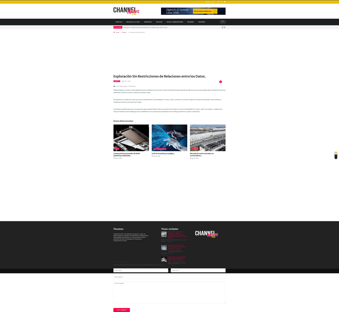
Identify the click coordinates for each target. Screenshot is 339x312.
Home (117, 32)
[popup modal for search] (223, 22)
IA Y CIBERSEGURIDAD (134, 149)
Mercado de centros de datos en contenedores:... (176, 154)
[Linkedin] (221, 1)
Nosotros (201, 22)
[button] (222, 27)
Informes (190, 22)
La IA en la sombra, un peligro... (138, 153)
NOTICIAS (119, 22)
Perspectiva (208, 149)
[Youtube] (225, 1)
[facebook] (218, 1)
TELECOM (159, 22)
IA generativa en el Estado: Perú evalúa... (218, 153)
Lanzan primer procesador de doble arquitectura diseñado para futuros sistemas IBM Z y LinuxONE (176, 258)
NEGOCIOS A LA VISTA (133, 22)
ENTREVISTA (148, 22)
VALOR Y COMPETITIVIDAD (174, 22)
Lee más (183, 263)
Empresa (124, 32)
